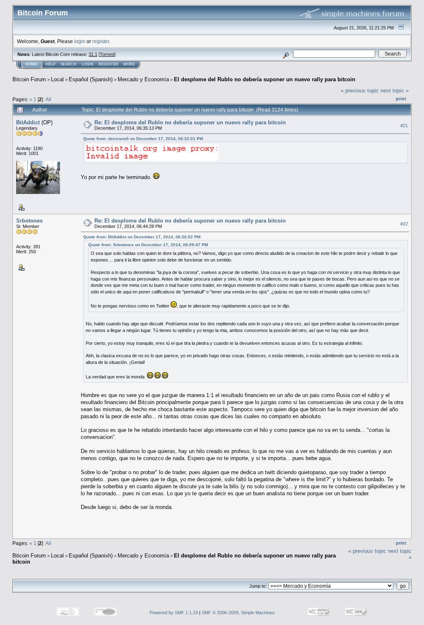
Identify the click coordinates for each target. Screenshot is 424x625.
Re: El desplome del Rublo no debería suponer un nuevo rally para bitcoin (190, 122)
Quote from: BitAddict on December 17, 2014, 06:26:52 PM (141, 237)
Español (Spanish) (91, 79)
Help (50, 64)
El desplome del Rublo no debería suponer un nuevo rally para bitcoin (264, 79)
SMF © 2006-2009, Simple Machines (238, 612)
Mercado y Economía (143, 79)
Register (108, 64)
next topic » (395, 90)
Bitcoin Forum (29, 79)
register (100, 41)
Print (401, 98)
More (129, 64)
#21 (404, 125)
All (48, 99)
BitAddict (28, 122)
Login (88, 64)
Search (68, 64)
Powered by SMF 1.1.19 (173, 612)
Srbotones (29, 221)
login (79, 41)
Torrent (107, 54)
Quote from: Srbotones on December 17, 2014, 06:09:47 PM (148, 244)
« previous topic (360, 90)
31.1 (93, 54)
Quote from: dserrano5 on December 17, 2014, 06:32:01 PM (143, 138)
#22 (404, 223)
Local (57, 79)
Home (31, 64)
